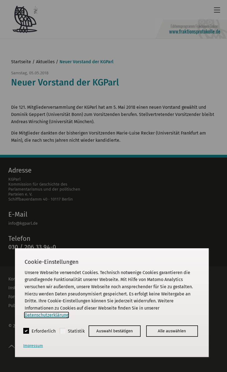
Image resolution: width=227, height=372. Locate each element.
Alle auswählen (172, 330)
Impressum (33, 345)
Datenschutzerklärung (46, 315)
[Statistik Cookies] (62, 331)
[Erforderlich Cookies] (26, 331)
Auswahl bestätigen (114, 330)
